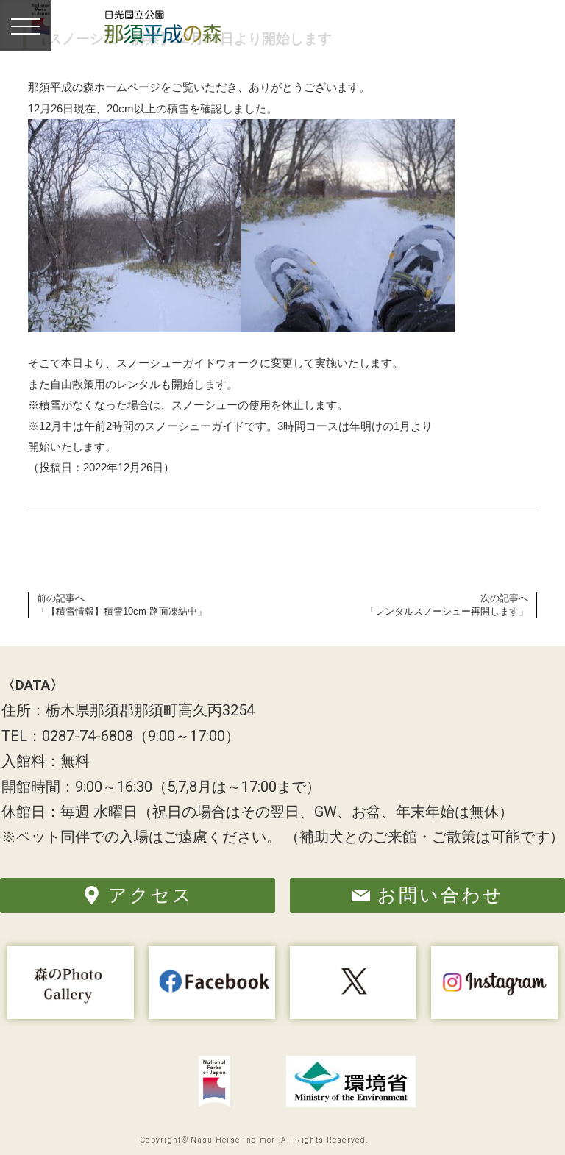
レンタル (138, 384)
